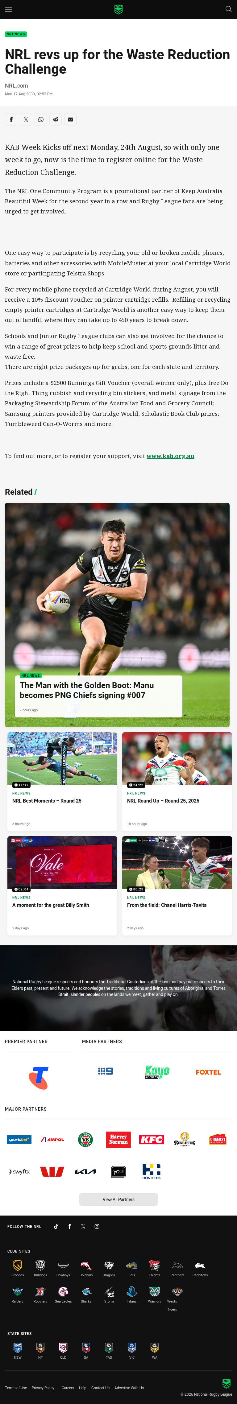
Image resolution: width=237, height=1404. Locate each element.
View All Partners (119, 1199)
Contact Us (100, 1387)
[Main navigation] (8, 9)
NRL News (16, 34)
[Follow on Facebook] (69, 1226)
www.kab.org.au (170, 456)
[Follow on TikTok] (56, 1226)
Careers (68, 1387)
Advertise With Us (129, 1387)
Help (82, 1387)
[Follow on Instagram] (96, 1226)
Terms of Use (16, 1387)
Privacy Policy (43, 1387)
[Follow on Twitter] (83, 1226)
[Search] (228, 9)
